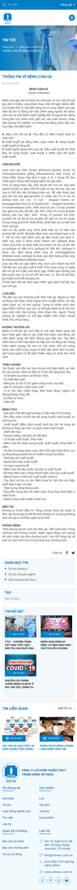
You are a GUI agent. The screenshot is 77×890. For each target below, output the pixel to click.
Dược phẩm (46, 817)
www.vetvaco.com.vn (58, 872)
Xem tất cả (65, 708)
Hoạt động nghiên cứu (16, 811)
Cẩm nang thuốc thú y (22, 579)
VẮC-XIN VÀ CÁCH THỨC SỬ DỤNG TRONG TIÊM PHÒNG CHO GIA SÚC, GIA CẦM (18, 747)
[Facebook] (67, 553)
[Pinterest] (50, 880)
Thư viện (7, 817)
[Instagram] (58, 880)
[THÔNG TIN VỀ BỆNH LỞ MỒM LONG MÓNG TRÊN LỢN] (57, 729)
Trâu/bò (44, 811)
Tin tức (6, 805)
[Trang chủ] (7, 18)
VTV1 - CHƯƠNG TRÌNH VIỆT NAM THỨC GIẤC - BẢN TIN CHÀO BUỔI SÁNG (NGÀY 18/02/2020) (20, 645)
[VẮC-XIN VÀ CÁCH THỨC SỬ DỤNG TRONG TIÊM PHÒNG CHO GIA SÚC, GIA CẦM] (20, 729)
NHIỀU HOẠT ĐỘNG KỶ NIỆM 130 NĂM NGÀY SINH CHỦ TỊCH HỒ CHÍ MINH (56, 645)
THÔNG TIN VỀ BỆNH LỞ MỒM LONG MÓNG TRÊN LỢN (56, 747)
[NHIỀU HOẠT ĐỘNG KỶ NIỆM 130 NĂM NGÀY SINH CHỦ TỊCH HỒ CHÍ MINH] (56, 626)
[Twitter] (73, 553)
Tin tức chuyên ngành (22, 574)
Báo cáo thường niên (15, 847)
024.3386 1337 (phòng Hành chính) (59, 863)
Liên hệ (6, 824)
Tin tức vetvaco (18, 568)
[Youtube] (66, 880)
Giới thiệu (8, 798)
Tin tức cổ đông (12, 854)
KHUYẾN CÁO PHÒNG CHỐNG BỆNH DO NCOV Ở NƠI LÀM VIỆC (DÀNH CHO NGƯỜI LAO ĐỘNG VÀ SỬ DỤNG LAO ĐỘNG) (20, 684)
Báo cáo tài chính (13, 841)
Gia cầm (44, 805)
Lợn (41, 798)
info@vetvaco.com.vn (58, 855)
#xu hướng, (12, 598)
